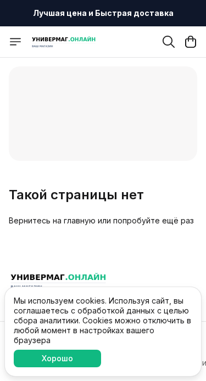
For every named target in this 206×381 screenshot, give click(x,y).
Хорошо (57, 358)
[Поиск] (168, 41)
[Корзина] (190, 41)
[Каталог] (15, 41)
